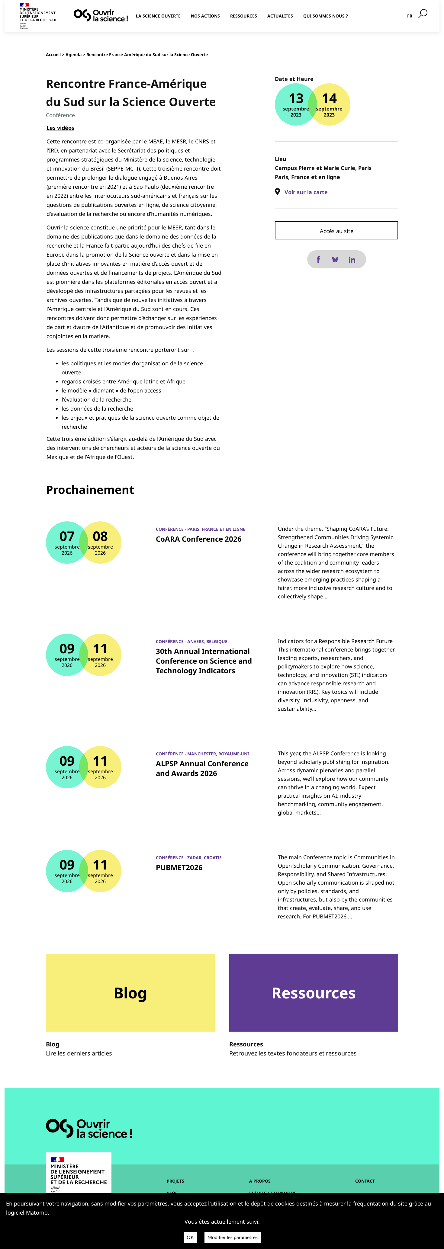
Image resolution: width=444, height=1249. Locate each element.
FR (409, 16)
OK (190, 1237)
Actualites (280, 16)
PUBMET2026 (179, 867)
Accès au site (336, 231)
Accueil (53, 54)
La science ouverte (158, 16)
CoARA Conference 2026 (199, 539)
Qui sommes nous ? (325, 16)
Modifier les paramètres (233, 1237)
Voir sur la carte (306, 192)
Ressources (243, 16)
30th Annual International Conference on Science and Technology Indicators (204, 660)
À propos (260, 1181)
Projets (175, 1181)
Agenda (74, 54)
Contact (365, 1181)
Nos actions (205, 16)
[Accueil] (101, 15)
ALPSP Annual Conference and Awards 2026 (202, 768)
